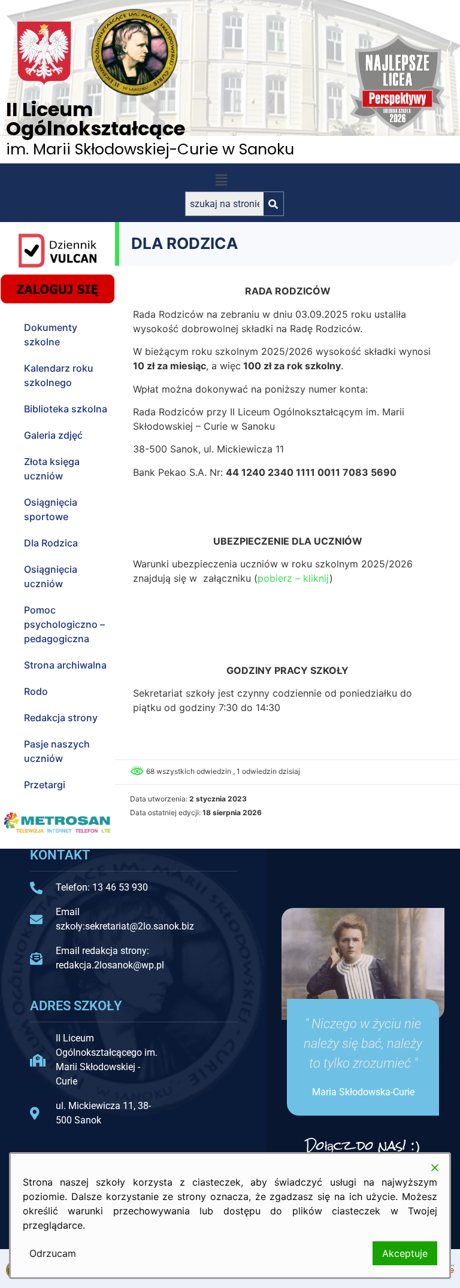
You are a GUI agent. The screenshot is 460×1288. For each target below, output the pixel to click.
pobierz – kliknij (293, 578)
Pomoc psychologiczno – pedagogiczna (64, 624)
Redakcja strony (61, 718)
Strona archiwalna (65, 665)
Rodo (36, 691)
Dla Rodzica (51, 543)
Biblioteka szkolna (65, 409)
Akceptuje (405, 1253)
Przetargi (44, 785)
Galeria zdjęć (53, 435)
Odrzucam (52, 1253)
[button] (221, 180)
